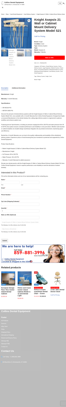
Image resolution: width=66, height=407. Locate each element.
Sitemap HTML (5, 343)
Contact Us (4, 346)
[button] (29, 20)
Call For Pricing (39, 36)
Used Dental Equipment (16, 14)
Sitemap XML (5, 341)
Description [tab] (4, 88)
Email (3, 188)
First (2, 184)
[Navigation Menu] (60, 3)
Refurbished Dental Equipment (41, 71)
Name (3, 179)
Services (3, 323)
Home (2, 14)
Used (50, 76)
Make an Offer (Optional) (8, 214)
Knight (47, 76)
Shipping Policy (5, 332)
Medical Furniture (55, 68)
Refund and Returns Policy (9, 338)
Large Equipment (47, 68)
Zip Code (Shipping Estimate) (10, 201)
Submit (4, 240)
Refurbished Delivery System (56, 69)
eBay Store (4, 326)
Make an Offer (49, 57)
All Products (43, 66)
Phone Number (6, 194)
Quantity (4, 208)
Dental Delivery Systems (52, 66)
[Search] (2, 7)
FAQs (2, 329)
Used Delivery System (29, 14)
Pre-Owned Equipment (43, 69)
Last (22, 184)
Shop (7, 14)
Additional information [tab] (18, 88)
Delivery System (41, 76)
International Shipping (7, 335)
